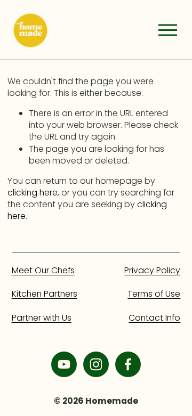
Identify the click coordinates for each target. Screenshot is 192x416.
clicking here (32, 192)
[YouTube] (64, 364)
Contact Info (154, 318)
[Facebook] (128, 364)
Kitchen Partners (44, 294)
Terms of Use (153, 294)
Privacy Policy (152, 270)
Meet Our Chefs (43, 270)
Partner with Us (41, 318)
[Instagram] (96, 364)
